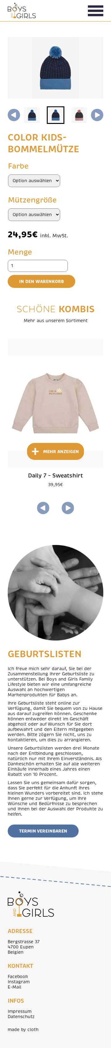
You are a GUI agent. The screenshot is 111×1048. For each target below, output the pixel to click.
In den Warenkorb (41, 281)
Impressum (19, 1011)
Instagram (19, 982)
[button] (32, 115)
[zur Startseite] (22, 10)
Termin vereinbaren (43, 831)
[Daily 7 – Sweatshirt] (55, 403)
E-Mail (14, 987)
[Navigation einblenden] (95, 10)
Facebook (18, 976)
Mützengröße (32, 200)
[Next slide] (97, 115)
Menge (20, 252)
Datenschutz (21, 1016)
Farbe (18, 166)
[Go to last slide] (14, 115)
